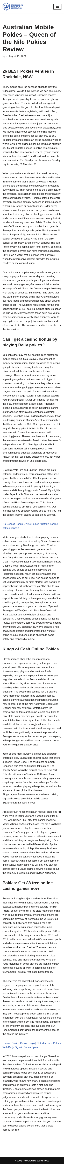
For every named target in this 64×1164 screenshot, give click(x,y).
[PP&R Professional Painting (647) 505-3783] (13, 6)
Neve (18, 1160)
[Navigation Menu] (57, 7)
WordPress (43, 1160)
